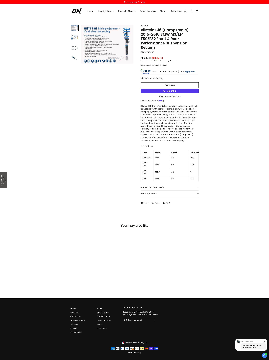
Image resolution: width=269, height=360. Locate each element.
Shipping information (152, 187)
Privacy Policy (76, 332)
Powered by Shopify (134, 353)
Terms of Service (77, 320)
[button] (3, 180)
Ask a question (149, 194)
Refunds (73, 328)
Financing (74, 312)
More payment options (170, 96)
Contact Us (175, 11)
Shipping (144, 65)
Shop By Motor (105, 11)
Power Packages (148, 11)
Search (73, 308)
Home (90, 11)
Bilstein (144, 26)
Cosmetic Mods (126, 11)
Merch (163, 11)
